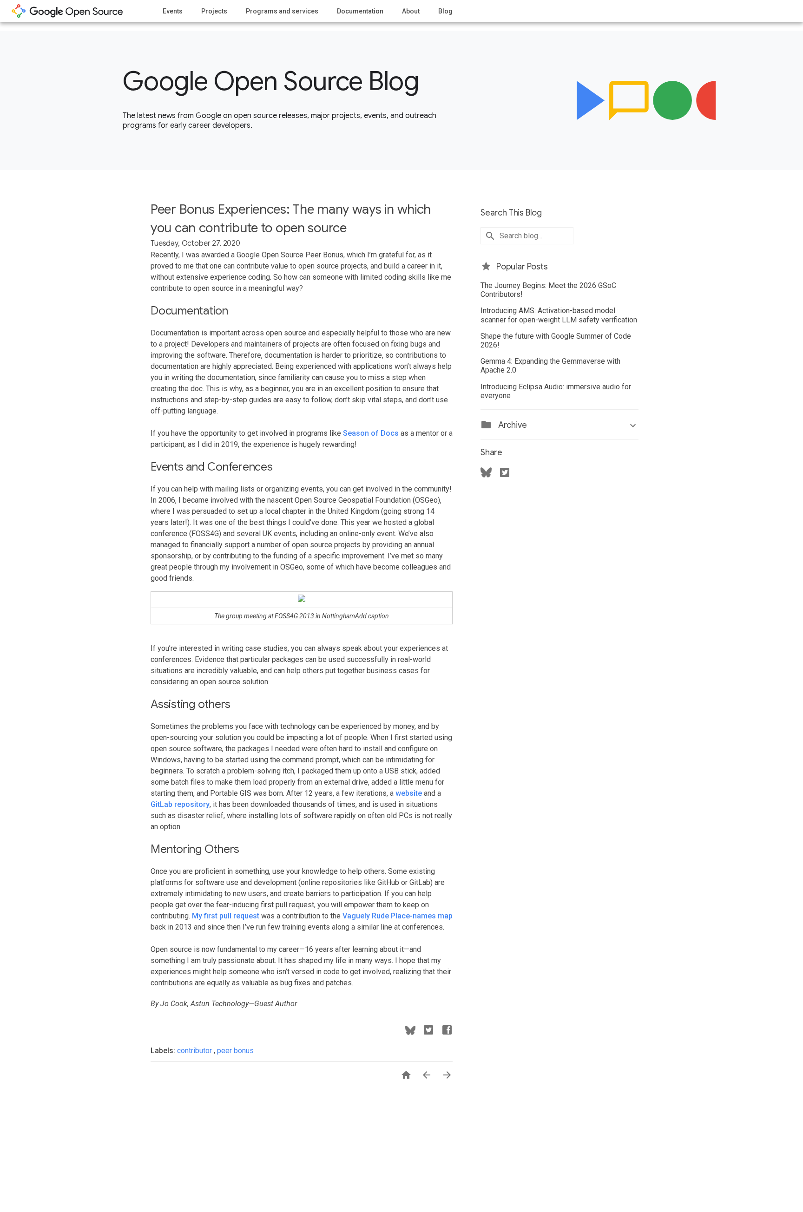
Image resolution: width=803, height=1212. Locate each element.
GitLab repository (180, 804)
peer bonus (235, 1050)
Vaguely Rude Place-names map (397, 915)
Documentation (360, 11)
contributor (195, 1050)
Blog (445, 11)
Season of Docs (371, 433)
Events (173, 11)
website (408, 793)
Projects (214, 11)
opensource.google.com (67, 11)
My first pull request (225, 915)
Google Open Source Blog (271, 81)
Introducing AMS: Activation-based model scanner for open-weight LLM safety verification (558, 315)
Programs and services (282, 11)
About (411, 11)
